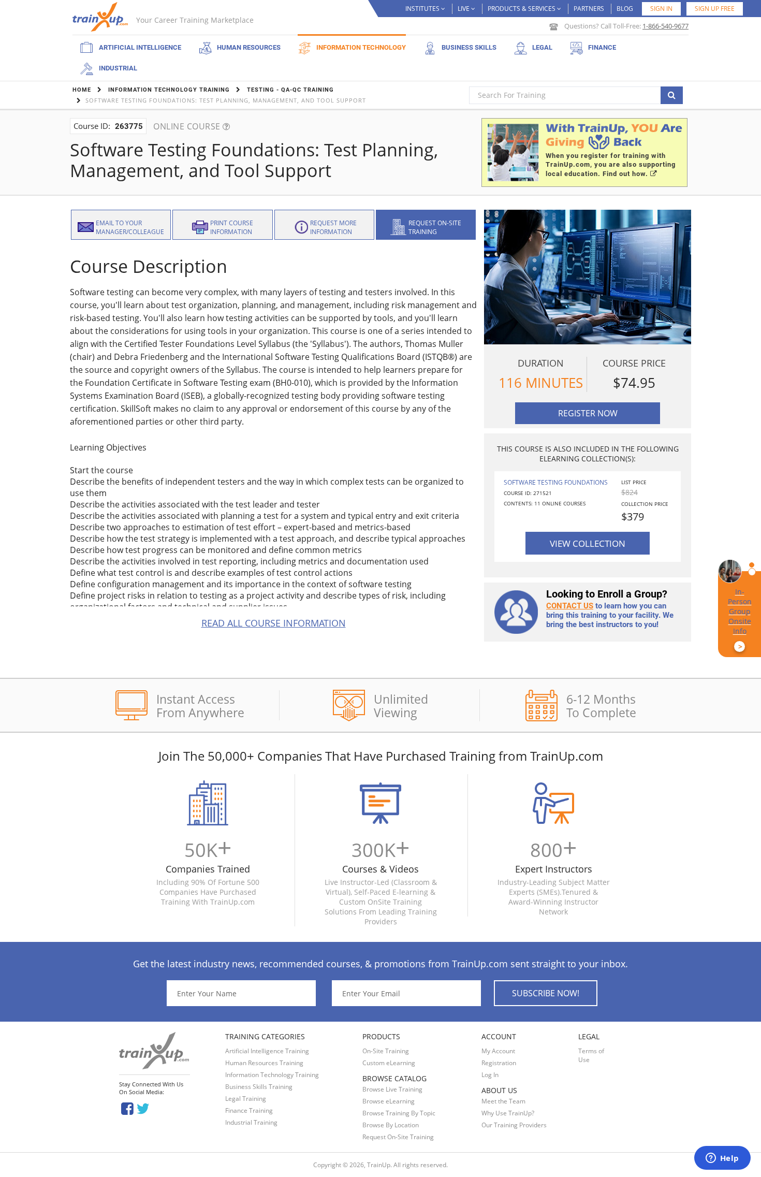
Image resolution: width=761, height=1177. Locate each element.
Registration (498, 1062)
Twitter (145, 1108)
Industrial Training (251, 1122)
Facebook (127, 1108)
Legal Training (245, 1098)
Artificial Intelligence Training (267, 1051)
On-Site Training (385, 1051)
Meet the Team (503, 1101)
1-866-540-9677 (665, 26)
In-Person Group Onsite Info (740, 619)
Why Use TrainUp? (507, 1113)
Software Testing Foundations (556, 482)
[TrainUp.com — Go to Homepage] (101, 17)
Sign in (661, 8)
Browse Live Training (392, 1089)
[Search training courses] (672, 95)
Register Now (588, 413)
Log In (490, 1074)
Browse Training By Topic (398, 1113)
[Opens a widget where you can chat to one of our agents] (722, 1159)
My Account (498, 1051)
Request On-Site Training (398, 1136)
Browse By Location (390, 1125)
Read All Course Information (273, 623)
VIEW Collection (587, 543)
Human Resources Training (264, 1062)
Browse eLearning (388, 1101)
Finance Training (249, 1110)
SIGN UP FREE (715, 8)
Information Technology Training (272, 1074)
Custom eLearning (388, 1062)
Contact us (569, 606)
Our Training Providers (514, 1125)
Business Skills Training (258, 1086)
